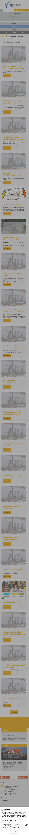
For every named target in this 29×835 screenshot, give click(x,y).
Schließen (14, 832)
